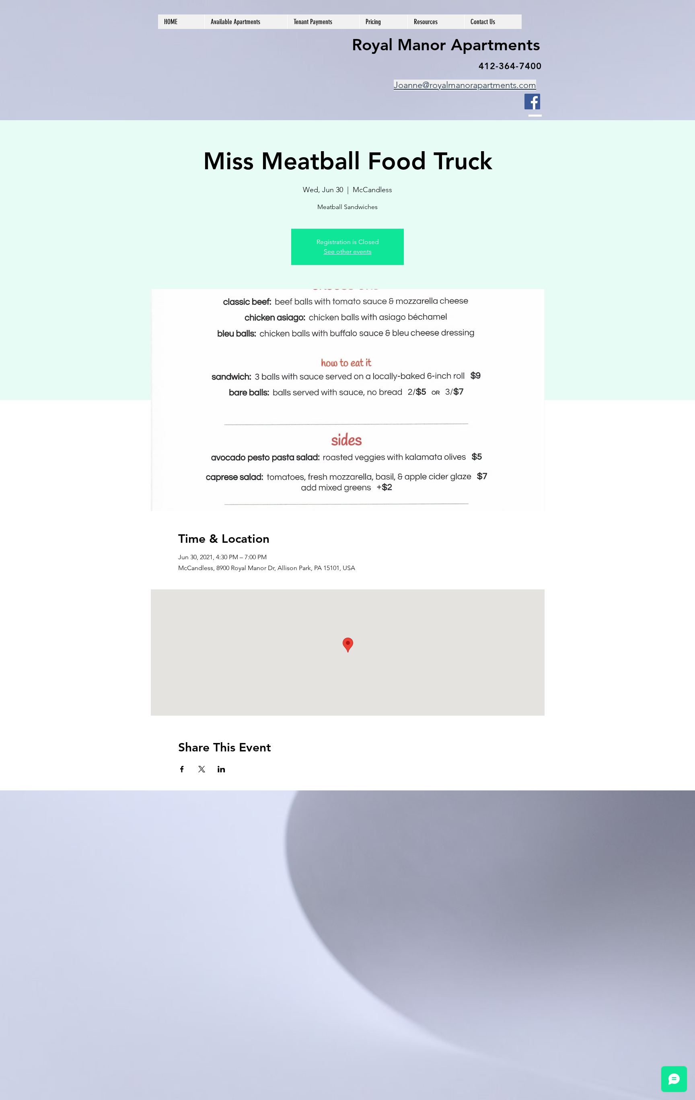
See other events (348, 251)
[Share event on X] (202, 769)
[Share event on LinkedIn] (221, 769)
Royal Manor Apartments (446, 44)
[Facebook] (532, 101)
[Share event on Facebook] (182, 769)
